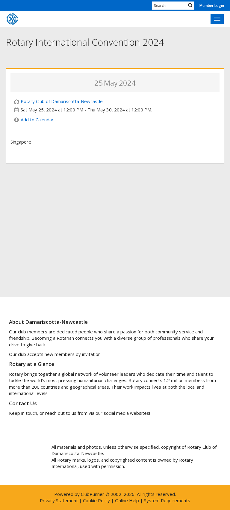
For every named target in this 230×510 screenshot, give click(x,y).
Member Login (211, 5)
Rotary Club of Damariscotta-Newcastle (62, 101)
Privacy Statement (59, 500)
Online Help (127, 500)
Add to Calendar (37, 120)
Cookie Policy (96, 500)
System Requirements (167, 500)
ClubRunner (92, 494)
